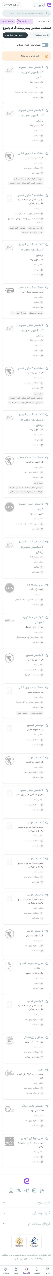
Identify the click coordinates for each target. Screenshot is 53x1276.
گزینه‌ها (37, 1273)
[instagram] (10, 1190)
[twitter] (18, 1190)
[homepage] (26, 1181)
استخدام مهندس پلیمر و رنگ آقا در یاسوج (27, 28)
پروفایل (5, 1273)
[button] (43, 21)
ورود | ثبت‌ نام (10, 4)
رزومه (16, 1273)
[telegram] (26, 1190)
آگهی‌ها (26, 1273)
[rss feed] (42, 1190)
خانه (48, 1273)
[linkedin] (34, 1190)
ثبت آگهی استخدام (14, 35)
